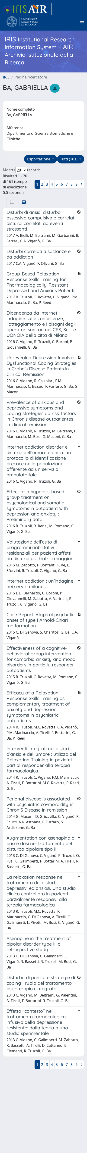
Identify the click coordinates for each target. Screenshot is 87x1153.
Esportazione (39, 159)
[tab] (12, 202)
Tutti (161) (69, 159)
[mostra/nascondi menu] (82, 21)
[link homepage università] (22, 21)
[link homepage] (27, 9)
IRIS (6, 77)
